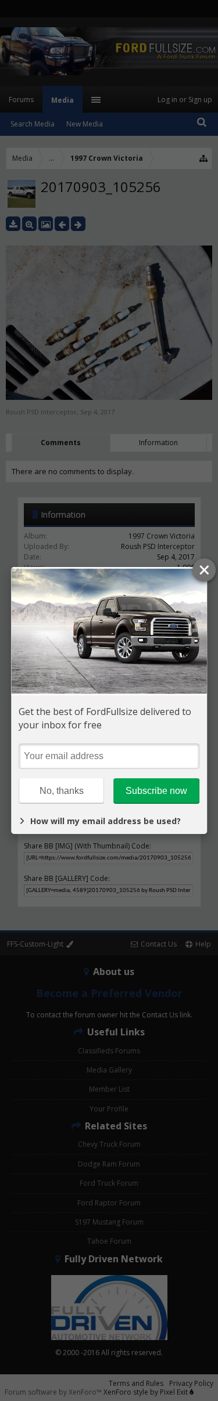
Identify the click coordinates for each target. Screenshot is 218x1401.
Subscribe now (156, 791)
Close (204, 570)
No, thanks (62, 791)
